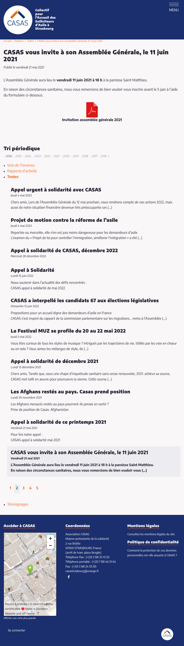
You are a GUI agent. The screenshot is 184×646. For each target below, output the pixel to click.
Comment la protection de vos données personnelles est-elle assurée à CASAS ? (152, 553)
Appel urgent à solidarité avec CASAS (56, 190)
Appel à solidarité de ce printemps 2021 (58, 422)
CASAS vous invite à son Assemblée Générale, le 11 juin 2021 (79, 452)
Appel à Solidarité (32, 270)
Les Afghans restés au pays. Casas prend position (70, 392)
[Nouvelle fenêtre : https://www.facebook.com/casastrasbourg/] (68, 577)
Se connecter (16, 630)
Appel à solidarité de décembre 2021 (54, 361)
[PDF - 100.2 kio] (92, 109)
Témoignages (17, 505)
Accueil (7, 41)
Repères (19, 41)
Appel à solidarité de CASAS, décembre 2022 (64, 250)
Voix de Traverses (21, 165)
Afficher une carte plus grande (20, 618)
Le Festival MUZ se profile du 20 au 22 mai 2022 (68, 331)
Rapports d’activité (22, 171)
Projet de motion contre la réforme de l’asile (64, 220)
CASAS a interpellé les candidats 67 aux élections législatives (85, 300)
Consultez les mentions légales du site (151, 534)
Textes (30, 41)
